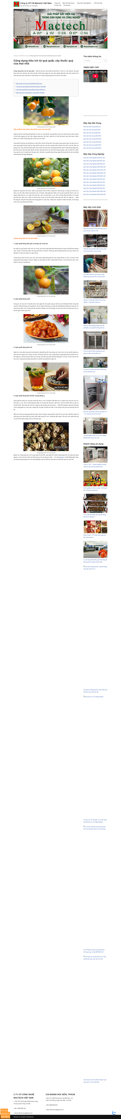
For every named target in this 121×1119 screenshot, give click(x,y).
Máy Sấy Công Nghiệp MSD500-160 (94, 164)
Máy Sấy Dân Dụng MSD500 (91, 132)
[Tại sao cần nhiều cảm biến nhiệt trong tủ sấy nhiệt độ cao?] (95, 367)
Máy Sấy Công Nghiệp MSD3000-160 (94, 176)
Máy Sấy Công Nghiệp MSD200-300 (94, 182)
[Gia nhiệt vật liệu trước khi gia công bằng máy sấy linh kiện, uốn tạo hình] (95, 272)
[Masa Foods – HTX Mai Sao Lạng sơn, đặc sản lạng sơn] (95, 533)
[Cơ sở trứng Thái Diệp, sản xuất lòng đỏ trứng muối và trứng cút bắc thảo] (95, 557)
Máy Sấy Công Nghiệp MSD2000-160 (94, 173)
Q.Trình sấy (57, 5)
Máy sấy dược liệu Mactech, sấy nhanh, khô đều (30, 92)
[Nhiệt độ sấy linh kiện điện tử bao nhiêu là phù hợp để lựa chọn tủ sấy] (95, 246)
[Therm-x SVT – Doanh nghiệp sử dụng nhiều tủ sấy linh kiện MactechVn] (95, 462)
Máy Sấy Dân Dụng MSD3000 (92, 145)
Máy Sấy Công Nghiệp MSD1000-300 (94, 194)
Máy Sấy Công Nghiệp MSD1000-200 (94, 191)
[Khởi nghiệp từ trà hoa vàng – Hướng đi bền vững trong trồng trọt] (95, 485)
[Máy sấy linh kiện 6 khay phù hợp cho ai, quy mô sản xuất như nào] (95, 226)
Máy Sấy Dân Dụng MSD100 (91, 126)
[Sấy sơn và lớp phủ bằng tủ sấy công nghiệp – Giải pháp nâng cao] (95, 297)
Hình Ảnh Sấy (98, 3)
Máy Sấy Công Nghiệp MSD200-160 (94, 160)
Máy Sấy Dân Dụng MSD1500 (92, 139)
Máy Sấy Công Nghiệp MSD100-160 (94, 157)
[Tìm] (105, 60)
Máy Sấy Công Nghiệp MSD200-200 (94, 179)
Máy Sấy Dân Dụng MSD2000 (92, 142)
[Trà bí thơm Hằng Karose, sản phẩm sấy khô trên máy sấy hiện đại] (95, 569)
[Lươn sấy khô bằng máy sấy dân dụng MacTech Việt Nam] (95, 512)
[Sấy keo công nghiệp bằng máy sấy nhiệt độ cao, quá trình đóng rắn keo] (95, 323)
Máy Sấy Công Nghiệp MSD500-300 (94, 188)
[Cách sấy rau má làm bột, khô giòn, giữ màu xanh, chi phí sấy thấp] (95, 959)
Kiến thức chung (24, 55)
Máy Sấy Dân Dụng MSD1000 (92, 136)
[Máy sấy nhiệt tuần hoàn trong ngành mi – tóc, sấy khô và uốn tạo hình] (95, 409)
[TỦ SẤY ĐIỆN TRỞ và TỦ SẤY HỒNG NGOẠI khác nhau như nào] (95, 433)
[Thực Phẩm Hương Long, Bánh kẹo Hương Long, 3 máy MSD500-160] (95, 829)
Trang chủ (57, 3)
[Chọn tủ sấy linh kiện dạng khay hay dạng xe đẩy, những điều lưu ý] (95, 349)
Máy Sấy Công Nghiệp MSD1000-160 (94, 167)
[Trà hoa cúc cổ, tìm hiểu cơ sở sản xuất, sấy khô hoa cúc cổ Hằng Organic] (95, 696)
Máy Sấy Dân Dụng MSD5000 (92, 148)
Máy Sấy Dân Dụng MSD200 (91, 129)
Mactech (61, 457)
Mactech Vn (17, 1117)
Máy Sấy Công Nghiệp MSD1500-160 (94, 170)
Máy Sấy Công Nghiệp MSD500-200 (94, 185)
